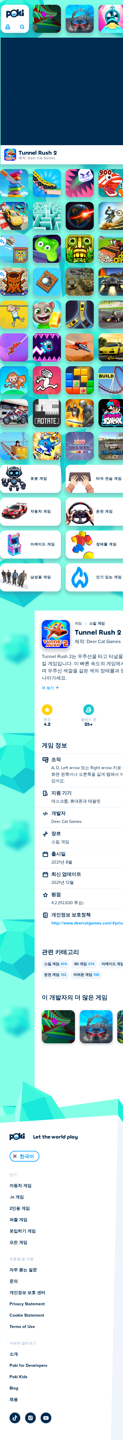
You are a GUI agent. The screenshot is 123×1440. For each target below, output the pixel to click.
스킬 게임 (97, 623)
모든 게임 (18, 1242)
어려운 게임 (86, 975)
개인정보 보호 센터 (27, 1293)
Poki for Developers (28, 1366)
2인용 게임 (20, 1208)
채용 (14, 1400)
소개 (14, 1354)
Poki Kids (18, 1377)
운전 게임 (55, 975)
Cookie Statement (27, 1315)
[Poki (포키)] (15, 13)
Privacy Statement (27, 1304)
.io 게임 (17, 1197)
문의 (14, 1281)
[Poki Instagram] (30, 1418)
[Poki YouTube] (46, 1418)
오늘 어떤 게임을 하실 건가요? (22, 27)
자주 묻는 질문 (23, 1270)
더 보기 (48, 688)
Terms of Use (22, 1327)
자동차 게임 (21, 1186)
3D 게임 (84, 964)
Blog (14, 1388)
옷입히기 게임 (23, 1231)
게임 (78, 623)
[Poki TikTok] (15, 1418)
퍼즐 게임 (18, 1220)
